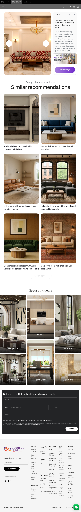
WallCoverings (44, 491)
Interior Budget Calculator (71, 483)
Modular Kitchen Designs (61, 467)
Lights (42, 463)
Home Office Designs (61, 493)
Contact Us (71, 453)
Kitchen (40, 334)
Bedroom (67, 348)
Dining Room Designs (61, 486)
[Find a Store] (74, 7)
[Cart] (78, 7)
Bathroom (68, 380)
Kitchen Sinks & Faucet (51, 475)
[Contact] (66, 7)
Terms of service (71, 507)
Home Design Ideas (60, 453)
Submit (71, 429)
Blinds (42, 487)
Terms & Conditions (24, 424)
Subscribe (12, 468)
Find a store (58, 57)
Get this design (65, 70)
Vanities (51, 469)
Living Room (13, 348)
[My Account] (70, 7)
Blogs (69, 468)
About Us (70, 449)
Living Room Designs (61, 460)
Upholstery (43, 484)
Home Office (40, 380)
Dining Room (13, 380)
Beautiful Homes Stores (70, 490)
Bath (50, 449)
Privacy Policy (36, 424)
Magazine (71, 472)
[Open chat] (76, 507)
